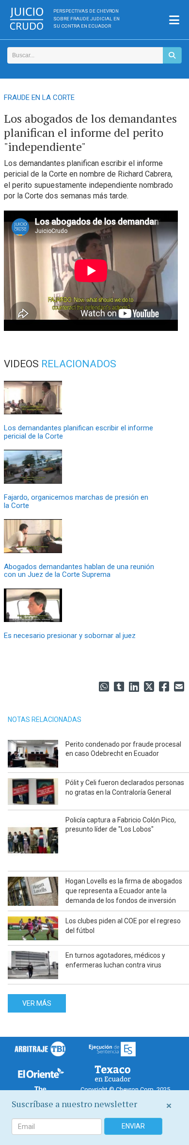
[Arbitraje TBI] (40, 1049)
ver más (36, 1003)
